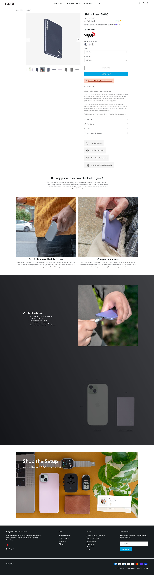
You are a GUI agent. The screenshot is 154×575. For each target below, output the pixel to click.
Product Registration (93, 538)
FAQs (88, 550)
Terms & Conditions (65, 535)
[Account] (139, 3)
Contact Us (62, 541)
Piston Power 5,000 (25, 10)
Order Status (90, 544)
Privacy (61, 544)
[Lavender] (89, 44)
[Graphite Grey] (93, 44)
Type (85, 48)
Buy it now (106, 74)
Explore (98, 3)
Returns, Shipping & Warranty (96, 535)
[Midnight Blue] (85, 44)
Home (17, 10)
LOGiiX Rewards (64, 538)
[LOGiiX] (9, 3)
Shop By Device (88, 3)
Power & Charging (59, 3)
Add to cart (106, 68)
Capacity (87, 57)
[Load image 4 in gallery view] (53, 39)
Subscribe (125, 549)
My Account (90, 547)
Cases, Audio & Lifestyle (73, 3)
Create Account (91, 541)
